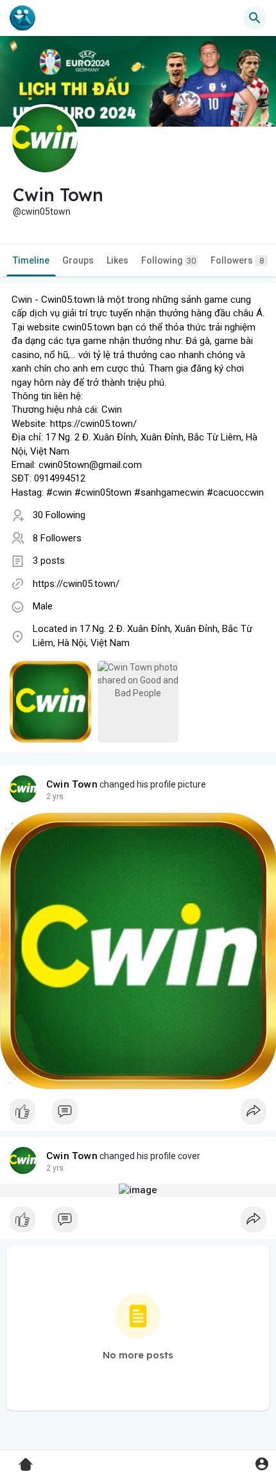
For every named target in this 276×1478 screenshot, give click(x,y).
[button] (261, 1463)
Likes (117, 260)
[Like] (138, 1115)
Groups (78, 260)
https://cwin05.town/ (76, 584)
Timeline (31, 260)
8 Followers (57, 538)
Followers (237, 260)
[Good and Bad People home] (22, 18)
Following (168, 260)
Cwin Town (72, 784)
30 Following (59, 515)
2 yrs (55, 796)
